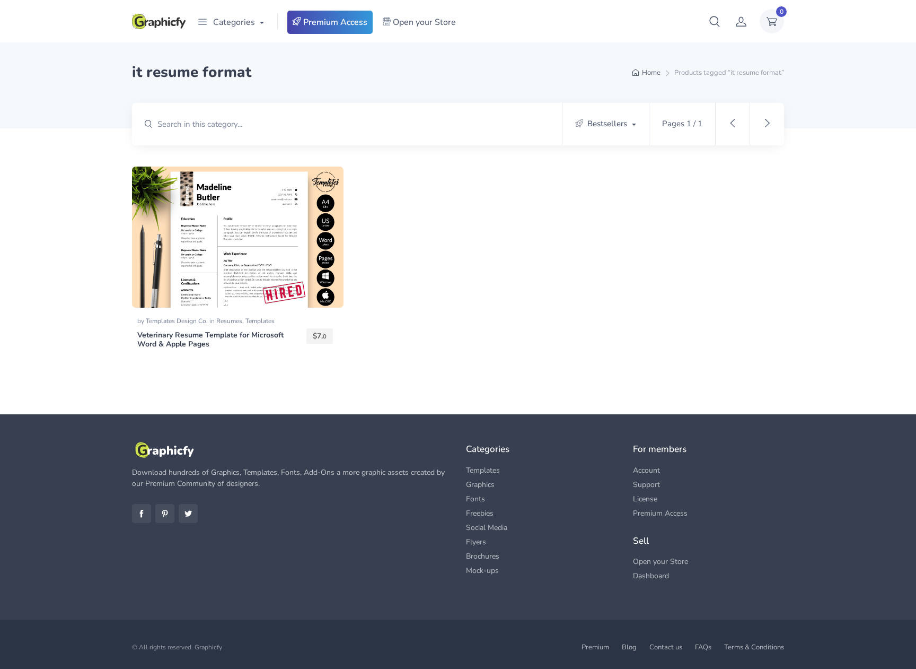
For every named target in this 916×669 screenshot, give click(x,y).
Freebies (480, 513)
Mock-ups (482, 571)
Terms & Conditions (754, 647)
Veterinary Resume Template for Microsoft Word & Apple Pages (210, 339)
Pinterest (164, 513)
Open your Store (423, 22)
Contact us (665, 647)
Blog (629, 647)
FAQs (703, 647)
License (645, 499)
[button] (714, 21)
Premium (595, 647)
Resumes (229, 321)
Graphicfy (208, 647)
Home (651, 72)
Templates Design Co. (177, 321)
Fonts (475, 499)
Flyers (476, 542)
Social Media (486, 528)
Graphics (480, 485)
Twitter (188, 513)
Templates (260, 321)
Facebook (141, 513)
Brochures (482, 556)
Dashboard (651, 576)
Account (646, 470)
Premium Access (334, 22)
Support (646, 485)
